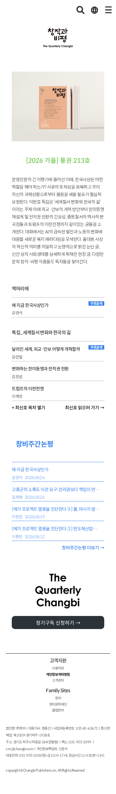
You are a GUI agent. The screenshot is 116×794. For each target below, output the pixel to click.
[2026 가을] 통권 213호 (58, 161)
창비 (58, 698)
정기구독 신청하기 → (58, 623)
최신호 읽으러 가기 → (84, 408)
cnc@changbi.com (19, 749)
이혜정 (17, 396)
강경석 (17, 313)
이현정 (17, 516)
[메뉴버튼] (108, 10)
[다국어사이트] (94, 10)
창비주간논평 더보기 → (83, 548)
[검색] (81, 10)
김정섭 (17, 376)
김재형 (17, 497)
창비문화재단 (58, 704)
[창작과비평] (58, 38)
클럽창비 (58, 710)
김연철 (17, 357)
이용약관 (58, 668)
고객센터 (58, 680)
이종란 (17, 536)
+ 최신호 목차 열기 (28, 408)
